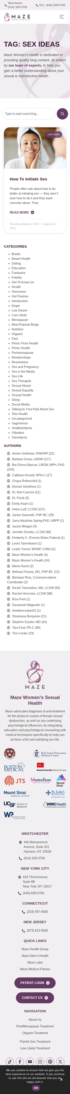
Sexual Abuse (21, 385)
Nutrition (17, 329)
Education (19, 268)
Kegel (16, 305)
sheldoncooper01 (24, 610)
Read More (20, 212)
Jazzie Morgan (22, 526)
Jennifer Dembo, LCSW (28, 532)
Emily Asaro (20, 503)
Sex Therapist (21, 381)
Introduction (20, 301)
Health (16, 287)
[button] (61, 17)
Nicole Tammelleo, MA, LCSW (33, 588)
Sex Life (17, 376)
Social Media (21, 404)
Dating (16, 263)
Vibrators (18, 432)
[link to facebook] (20, 1062)
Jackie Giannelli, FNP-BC (30, 515)
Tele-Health (20, 414)
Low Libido (19, 315)
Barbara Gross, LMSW (27, 459)
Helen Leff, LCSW (24, 509)
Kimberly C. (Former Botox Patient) (36, 537)
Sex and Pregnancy (25, 367)
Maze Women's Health (27, 554)
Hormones (19, 291)
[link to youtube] (30, 1062)
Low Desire (19, 310)
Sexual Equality (22, 390)
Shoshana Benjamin (26, 616)
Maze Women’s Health (27, 560)
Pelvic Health (21, 348)
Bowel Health (21, 258)
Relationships (21, 357)
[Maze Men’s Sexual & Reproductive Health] (35, 674)
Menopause (20, 319)
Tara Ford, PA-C (23, 627)
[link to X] (60, 1062)
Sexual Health (21, 395)
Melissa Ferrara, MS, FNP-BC (32, 571)
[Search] (62, 114)
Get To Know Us (23, 282)
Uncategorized (22, 418)
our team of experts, (26, 65)
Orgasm (17, 334)
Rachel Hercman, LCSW (29, 593)
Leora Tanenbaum (24, 543)
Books (16, 254)
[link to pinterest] (50, 1062)
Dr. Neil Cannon (23, 492)
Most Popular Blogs (25, 324)
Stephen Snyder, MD (26, 622)
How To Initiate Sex (28, 179)
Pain (15, 338)
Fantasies (18, 272)
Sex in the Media (23, 371)
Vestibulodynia (22, 428)
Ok (36, 1087)
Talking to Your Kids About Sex (33, 409)
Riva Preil (19, 599)
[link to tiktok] (10, 1062)
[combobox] (28, 114)
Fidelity (17, 277)
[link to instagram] (40, 1062)
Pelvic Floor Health (25, 343)
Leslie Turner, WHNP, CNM (31, 549)
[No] (61, 1080)
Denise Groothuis (24, 486)
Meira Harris (20, 566)
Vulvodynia (19, 437)
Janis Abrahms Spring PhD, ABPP (35, 520)
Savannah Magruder (26, 605)
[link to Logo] (17, 17)
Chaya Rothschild (24, 481)
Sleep (16, 399)
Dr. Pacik (18, 498)
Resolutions (20, 362)
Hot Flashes (20, 296)
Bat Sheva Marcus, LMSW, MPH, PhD (38, 464)
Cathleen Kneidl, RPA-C (29, 475)
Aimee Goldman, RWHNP (30, 453)
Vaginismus (20, 423)
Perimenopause (23, 352)
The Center (20, 633)
